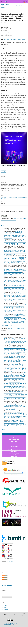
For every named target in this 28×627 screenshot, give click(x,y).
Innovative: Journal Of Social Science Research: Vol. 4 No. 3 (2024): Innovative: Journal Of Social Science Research (15, 343)
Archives (7, 4)
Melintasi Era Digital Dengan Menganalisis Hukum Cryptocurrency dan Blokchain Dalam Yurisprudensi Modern (15, 306)
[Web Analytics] (4, 561)
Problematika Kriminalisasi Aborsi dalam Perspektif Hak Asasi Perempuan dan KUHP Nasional (14, 413)
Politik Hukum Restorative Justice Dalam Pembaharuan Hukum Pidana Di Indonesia (15, 241)
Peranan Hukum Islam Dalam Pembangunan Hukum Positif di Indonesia (14, 286)
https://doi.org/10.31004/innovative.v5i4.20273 (14, 39)
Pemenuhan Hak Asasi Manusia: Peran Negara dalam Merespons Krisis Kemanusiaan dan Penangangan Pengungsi (14, 340)
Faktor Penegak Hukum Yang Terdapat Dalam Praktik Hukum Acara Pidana (15, 258)
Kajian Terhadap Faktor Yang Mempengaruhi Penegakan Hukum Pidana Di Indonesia (14, 250)
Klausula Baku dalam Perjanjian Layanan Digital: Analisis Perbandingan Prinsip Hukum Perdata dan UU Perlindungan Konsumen (15, 366)
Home (2, 4)
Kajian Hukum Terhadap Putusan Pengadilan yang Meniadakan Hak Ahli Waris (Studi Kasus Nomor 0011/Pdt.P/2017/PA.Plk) (15, 374)
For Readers (4, 605)
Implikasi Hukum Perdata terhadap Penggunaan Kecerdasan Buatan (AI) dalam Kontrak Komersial (14, 358)
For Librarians (5, 609)
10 (9, 325)
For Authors (4, 607)
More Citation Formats (6, 190)
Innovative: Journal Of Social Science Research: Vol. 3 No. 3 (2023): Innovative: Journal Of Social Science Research (15, 282)
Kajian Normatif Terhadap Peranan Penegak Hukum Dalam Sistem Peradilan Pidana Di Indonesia (13, 233)
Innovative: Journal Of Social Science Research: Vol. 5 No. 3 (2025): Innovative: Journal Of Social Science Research (15, 388)
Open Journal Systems (7, 585)
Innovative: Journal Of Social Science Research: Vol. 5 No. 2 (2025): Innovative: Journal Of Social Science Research (15, 352)
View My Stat (9, 561)
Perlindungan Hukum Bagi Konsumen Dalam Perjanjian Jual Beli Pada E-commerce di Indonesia (14, 405)
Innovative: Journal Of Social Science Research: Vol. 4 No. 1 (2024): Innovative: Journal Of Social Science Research (15, 243)
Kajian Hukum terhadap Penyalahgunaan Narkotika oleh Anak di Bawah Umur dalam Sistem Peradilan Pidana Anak (15, 383)
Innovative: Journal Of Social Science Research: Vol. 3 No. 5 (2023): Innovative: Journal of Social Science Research (15, 253)
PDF (4, 171)
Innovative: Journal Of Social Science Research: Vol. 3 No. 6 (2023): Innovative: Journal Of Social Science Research (15, 299)
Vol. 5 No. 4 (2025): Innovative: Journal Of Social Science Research (12, 6)
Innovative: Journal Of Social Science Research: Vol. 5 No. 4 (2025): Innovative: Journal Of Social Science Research (15, 416)
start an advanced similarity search (16, 328)
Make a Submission (7, 597)
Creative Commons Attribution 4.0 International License (10, 624)
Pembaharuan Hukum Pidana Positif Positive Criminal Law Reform (14, 279)
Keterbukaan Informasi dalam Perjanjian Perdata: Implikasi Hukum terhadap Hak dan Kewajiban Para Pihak (14, 422)
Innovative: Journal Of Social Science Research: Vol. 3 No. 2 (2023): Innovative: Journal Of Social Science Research (15, 237)
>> (11, 325)
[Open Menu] (1, 1)
